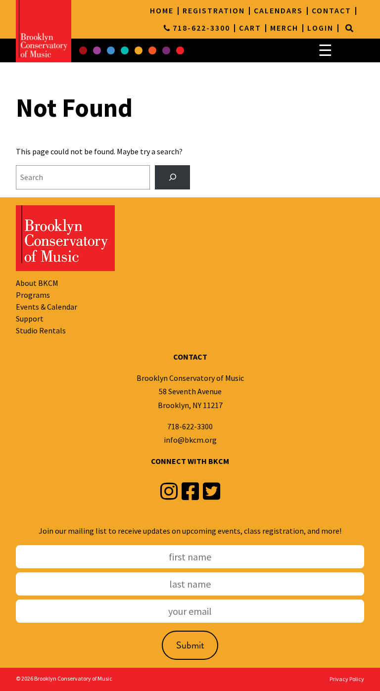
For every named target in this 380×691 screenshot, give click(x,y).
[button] (83, 50)
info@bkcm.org (190, 440)
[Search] (349, 28)
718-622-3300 (190, 426)
